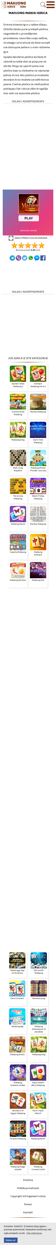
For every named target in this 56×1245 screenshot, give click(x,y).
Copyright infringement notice (28, 1196)
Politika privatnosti (28, 1188)
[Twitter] (24, 258)
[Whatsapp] (30, 258)
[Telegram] (12, 258)
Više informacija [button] (34, 1233)
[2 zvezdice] (21, 245)
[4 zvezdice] (34, 245)
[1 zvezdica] (14, 245)
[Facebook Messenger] (37, 258)
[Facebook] (43, 258)
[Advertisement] (28, 132)
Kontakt (28, 1212)
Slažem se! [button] (11, 1240)
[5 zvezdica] (41, 245)
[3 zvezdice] (28, 245)
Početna (28, 1180)
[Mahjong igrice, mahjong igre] (13, 5)
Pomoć (28, 1204)
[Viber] (18, 258)
